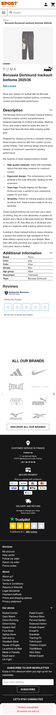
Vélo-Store (34, 652)
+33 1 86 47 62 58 (28, 462)
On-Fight (7, 659)
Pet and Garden (37, 620)
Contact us (28, 452)
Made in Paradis (11, 652)
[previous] (2, 394)
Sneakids (34, 634)
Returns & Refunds (12, 587)
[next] (54, 394)
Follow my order (10, 558)
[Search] (11, 12)
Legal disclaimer (11, 590)
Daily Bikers (8, 616)
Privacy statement (11, 601)
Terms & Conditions (12, 583)
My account (8, 551)
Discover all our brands (28, 427)
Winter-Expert (36, 655)
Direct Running (10, 620)
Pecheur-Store (37, 616)
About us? (7, 576)
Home (6, 19)
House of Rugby (11, 645)
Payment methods (12, 594)
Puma (10, 69)
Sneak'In (34, 630)
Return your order (28, 513)
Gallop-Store (9, 634)
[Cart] (53, 4)
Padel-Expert (36, 613)
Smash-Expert (36, 627)
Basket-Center (10, 613)
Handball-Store (10, 641)
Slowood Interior (38, 623)
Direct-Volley (9, 623)
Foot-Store (8, 630)
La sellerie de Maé (12, 648)
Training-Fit (35, 638)
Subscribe (28, 689)
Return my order (10, 562)
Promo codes (9, 565)
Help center (8, 555)
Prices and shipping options (17, 598)
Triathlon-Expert (37, 645)
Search (17, 12)
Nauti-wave (8, 655)
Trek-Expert (35, 641)
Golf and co (8, 638)
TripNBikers (35, 648)
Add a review (9, 85)
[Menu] (3, 12)
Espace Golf (8, 627)
